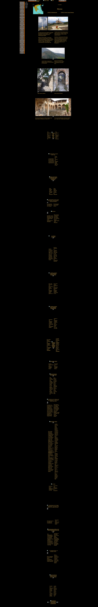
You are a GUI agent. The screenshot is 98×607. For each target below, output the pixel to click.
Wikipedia (57, 351)
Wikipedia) (48, 350)
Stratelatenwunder (51, 451)
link (55, 478)
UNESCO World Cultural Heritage (67, 12)
